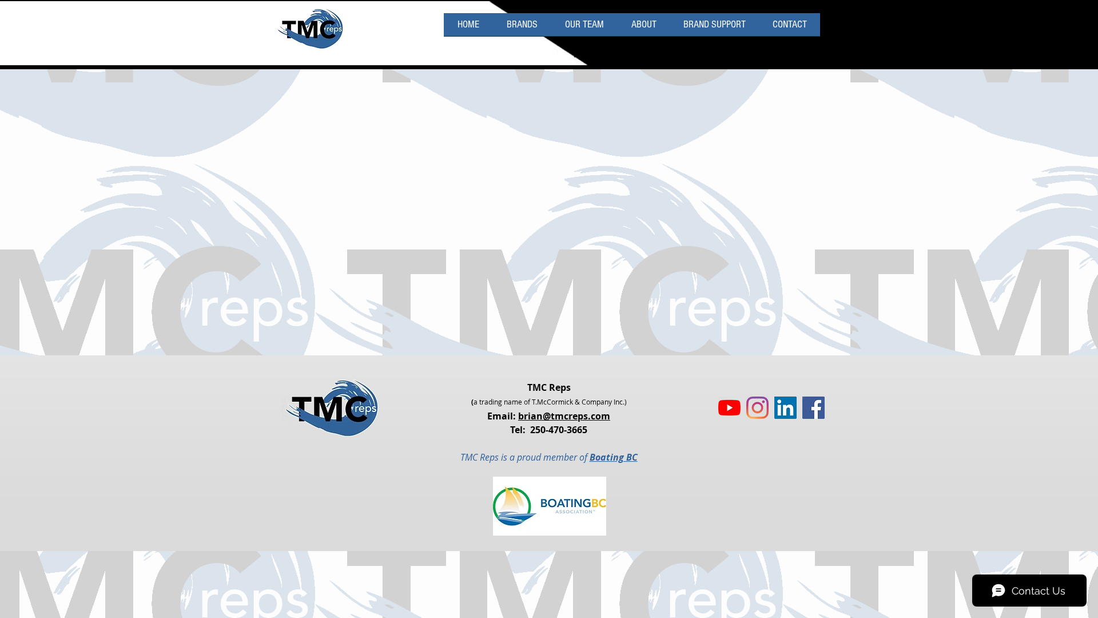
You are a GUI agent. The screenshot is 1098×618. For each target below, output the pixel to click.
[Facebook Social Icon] (813, 408)
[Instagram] (757, 408)
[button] (714, 28)
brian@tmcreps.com (564, 416)
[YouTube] (729, 408)
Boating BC (614, 457)
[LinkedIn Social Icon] (785, 408)
